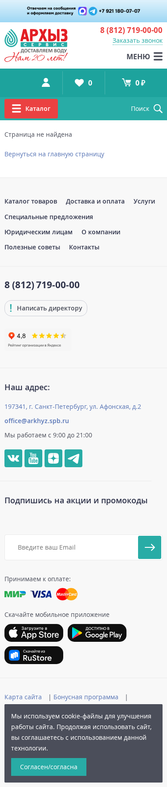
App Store (33, 633)
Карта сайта (23, 697)
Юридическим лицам (38, 232)
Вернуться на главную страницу (54, 154)
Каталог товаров (30, 201)
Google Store (97, 633)
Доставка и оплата (95, 201)
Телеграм (73, 458)
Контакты (84, 247)
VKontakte (13, 458)
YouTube (33, 458)
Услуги (144, 201)
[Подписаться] (149, 547)
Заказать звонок (138, 40)
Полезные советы (32, 247)
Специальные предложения (48, 216)
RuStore (33, 655)
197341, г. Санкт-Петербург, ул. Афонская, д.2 (72, 406)
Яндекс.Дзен (53, 458)
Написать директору (49, 308)
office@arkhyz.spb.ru (36, 420)
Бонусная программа (85, 697)
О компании (100, 232)
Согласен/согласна (48, 767)
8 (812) (131, 30)
